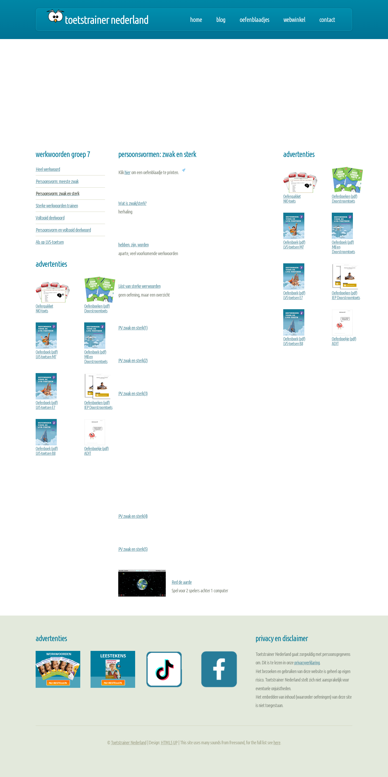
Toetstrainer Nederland (106, 19)
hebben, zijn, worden (133, 244)
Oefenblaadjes (254, 19)
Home (196, 19)
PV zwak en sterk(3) (133, 393)
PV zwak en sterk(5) (133, 549)
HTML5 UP (169, 742)
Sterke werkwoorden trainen (57, 205)
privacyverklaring (307, 662)
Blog (220, 19)
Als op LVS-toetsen (50, 242)
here (276, 742)
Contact (327, 19)
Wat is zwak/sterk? (132, 203)
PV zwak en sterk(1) (133, 327)
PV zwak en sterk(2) (133, 360)
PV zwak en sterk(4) (133, 516)
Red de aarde (182, 582)
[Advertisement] (194, 98)
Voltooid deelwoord (50, 217)
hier (127, 172)
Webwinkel (294, 19)
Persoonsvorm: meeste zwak (57, 181)
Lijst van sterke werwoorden (139, 286)
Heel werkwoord (48, 169)
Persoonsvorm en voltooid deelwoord (63, 229)
